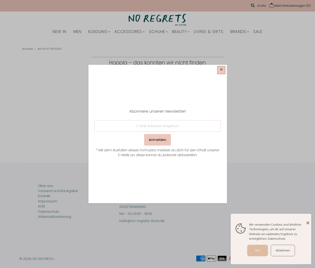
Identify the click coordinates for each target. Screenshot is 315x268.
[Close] (308, 220)
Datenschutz (276, 238)
